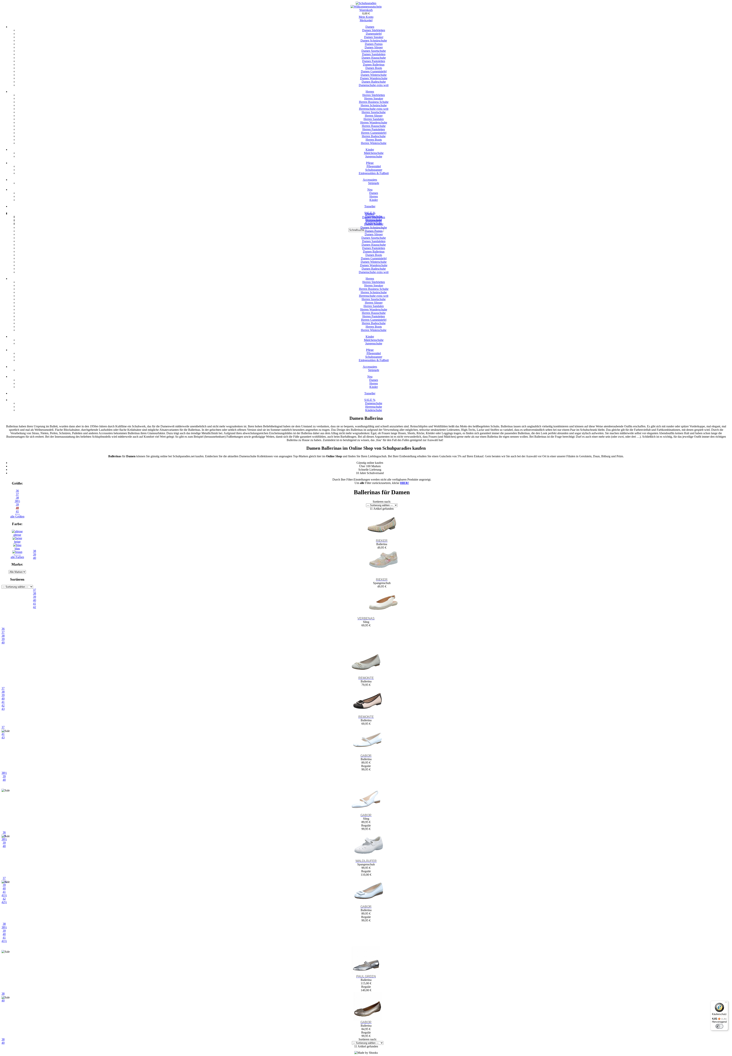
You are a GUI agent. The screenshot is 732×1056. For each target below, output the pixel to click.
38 (17, 497)
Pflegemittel (374, 166)
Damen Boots (373, 68)
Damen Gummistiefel (374, 71)
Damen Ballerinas (373, 64)
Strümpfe (373, 183)
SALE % (369, 399)
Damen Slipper (374, 47)
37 (17, 494)
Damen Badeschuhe (374, 81)
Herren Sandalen (374, 119)
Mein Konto (366, 16)
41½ (4, 941)
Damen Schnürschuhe (373, 40)
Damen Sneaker (373, 37)
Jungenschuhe (373, 156)
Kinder (370, 149)
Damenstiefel (374, 33)
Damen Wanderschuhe (373, 78)
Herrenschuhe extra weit (373, 108)
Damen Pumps (374, 44)
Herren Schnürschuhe (374, 105)
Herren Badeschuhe (374, 136)
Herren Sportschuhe (374, 112)
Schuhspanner (373, 169)
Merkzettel (366, 20)
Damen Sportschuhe (373, 50)
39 (17, 504)
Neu (369, 189)
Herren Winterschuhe (373, 143)
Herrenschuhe (373, 406)
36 (17, 490)
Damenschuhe (373, 403)
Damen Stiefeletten (373, 30)
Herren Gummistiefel (373, 132)
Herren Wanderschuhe (373, 122)
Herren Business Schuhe (373, 102)
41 (4, 937)
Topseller (369, 206)
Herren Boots (374, 139)
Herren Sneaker (373, 98)
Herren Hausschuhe (374, 126)
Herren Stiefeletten (373, 95)
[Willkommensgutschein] (366, 6)
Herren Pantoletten (373, 129)
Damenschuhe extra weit (373, 85)
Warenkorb (366, 10)
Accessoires (370, 179)
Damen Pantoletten (373, 61)
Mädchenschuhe (374, 153)
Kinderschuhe (373, 410)
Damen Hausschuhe (374, 57)
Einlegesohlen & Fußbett (374, 173)
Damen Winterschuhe (374, 74)
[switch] (719, 1026)
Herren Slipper (374, 115)
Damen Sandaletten (373, 54)
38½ (17, 501)
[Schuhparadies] (366, 3)
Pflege (370, 162)
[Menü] (726, 1003)
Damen (369, 26)
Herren (370, 91)
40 (17, 508)
